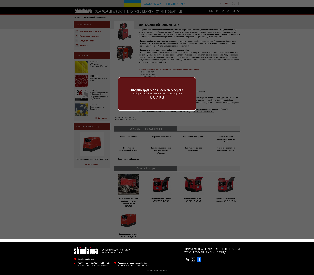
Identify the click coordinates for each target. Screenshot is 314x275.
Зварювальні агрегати (198, 249)
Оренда (221, 252)
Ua (152, 97)
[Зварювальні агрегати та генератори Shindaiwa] (86, 250)
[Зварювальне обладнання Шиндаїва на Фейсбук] (199, 259)
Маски (210, 252)
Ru (161, 97)
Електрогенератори (227, 249)
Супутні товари (194, 252)
